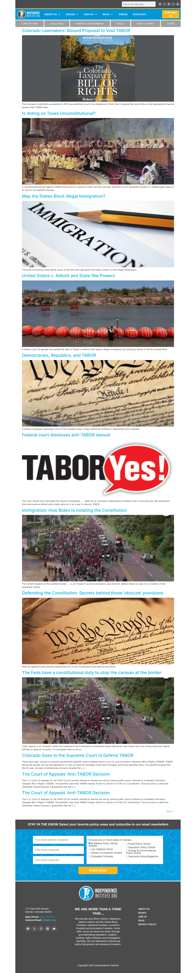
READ (106, 14)
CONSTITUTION (29, 24)
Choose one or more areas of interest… (111, 840)
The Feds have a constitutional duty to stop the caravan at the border (91, 672)
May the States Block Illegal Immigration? (63, 196)
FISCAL (120, 24)
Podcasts (139, 14)
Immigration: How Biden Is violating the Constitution (74, 510)
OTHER (171, 24)
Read (141, 920)
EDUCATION (57, 24)
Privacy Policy (147, 924)
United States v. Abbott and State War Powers (68, 275)
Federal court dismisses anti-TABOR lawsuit (66, 434)
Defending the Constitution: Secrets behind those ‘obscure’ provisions (92, 592)
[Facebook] (160, 4)
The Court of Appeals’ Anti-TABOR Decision (66, 792)
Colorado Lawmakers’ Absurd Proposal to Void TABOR (76, 30)
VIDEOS (122, 14)
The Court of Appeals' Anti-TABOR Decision (66, 774)
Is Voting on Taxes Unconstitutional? (59, 113)
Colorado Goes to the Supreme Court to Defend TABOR (77, 755)
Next (170, 811)
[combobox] (139, 4)
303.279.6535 (47, 917)
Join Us (142, 917)
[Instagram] (173, 4)
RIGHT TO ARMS (145, 24)
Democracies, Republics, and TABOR (59, 355)
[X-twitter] (164, 4)
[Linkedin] (169, 4)
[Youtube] (177, 4)
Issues (70, 14)
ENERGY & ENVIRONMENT (90, 24)
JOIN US (88, 14)
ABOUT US (50, 14)
